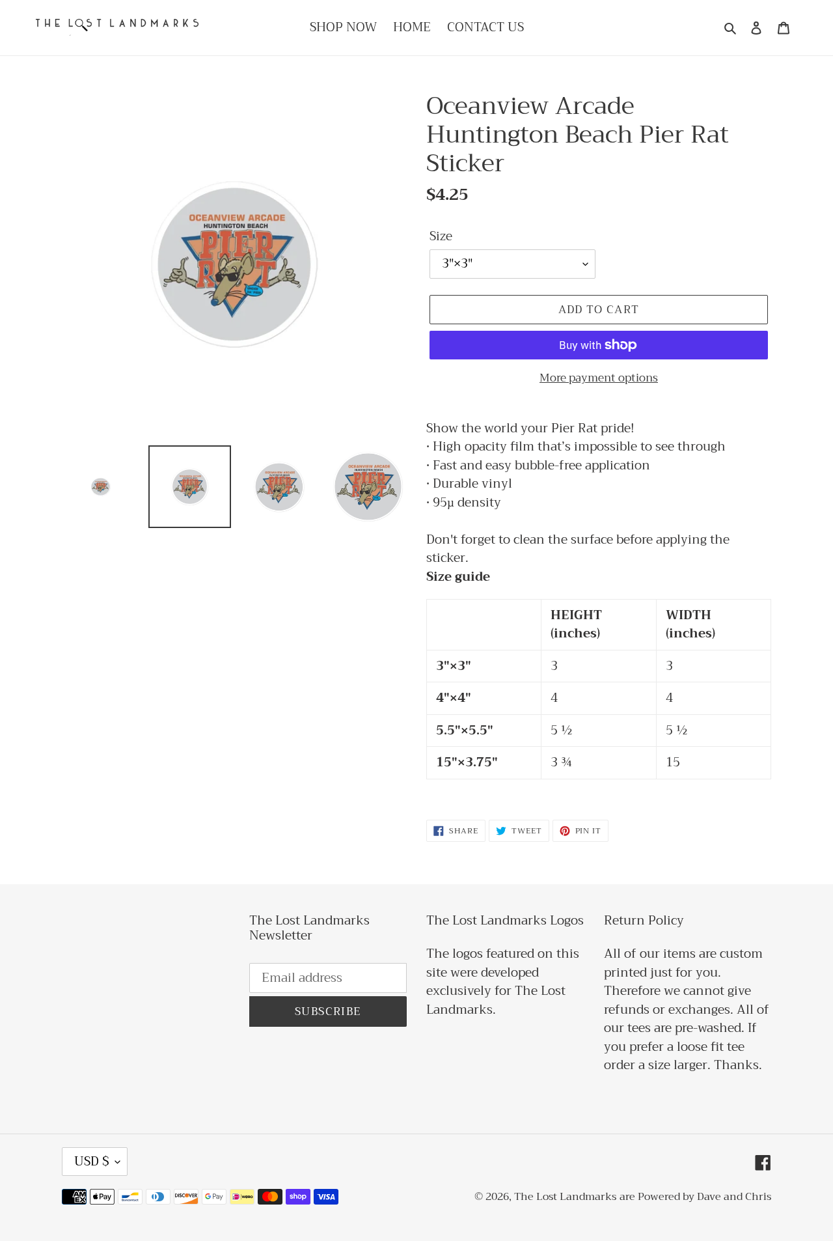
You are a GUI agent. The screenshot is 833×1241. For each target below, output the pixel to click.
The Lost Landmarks (565, 1197)
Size (441, 236)
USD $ (91, 1161)
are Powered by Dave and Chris (695, 1197)
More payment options (598, 378)
